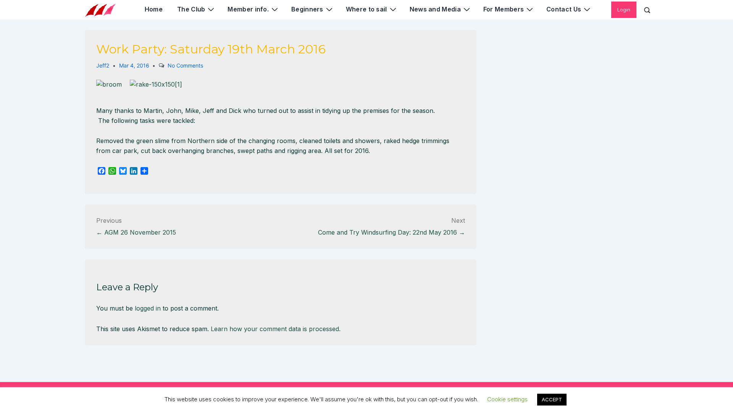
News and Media (435, 9)
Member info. (248, 9)
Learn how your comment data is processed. (276, 329)
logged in (148, 308)
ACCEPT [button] (552, 399)
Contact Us (563, 9)
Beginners (307, 9)
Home (154, 9)
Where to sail (366, 9)
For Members (503, 9)
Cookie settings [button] (507, 399)
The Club (191, 9)
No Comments (185, 65)
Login (623, 9)
